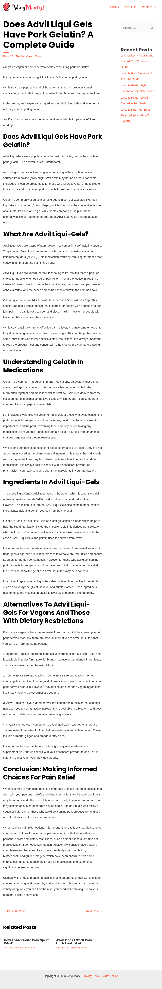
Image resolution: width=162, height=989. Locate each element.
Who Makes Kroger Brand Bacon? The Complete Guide (137, 61)
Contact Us (149, 7)
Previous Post (14, 911)
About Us (130, 7)
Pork (6, 56)
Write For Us (110, 976)
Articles (114, 7)
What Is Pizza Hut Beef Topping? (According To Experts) (135, 115)
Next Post (94, 911)
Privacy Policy (91, 976)
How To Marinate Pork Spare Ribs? (27, 941)
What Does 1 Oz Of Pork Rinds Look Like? (74, 941)
